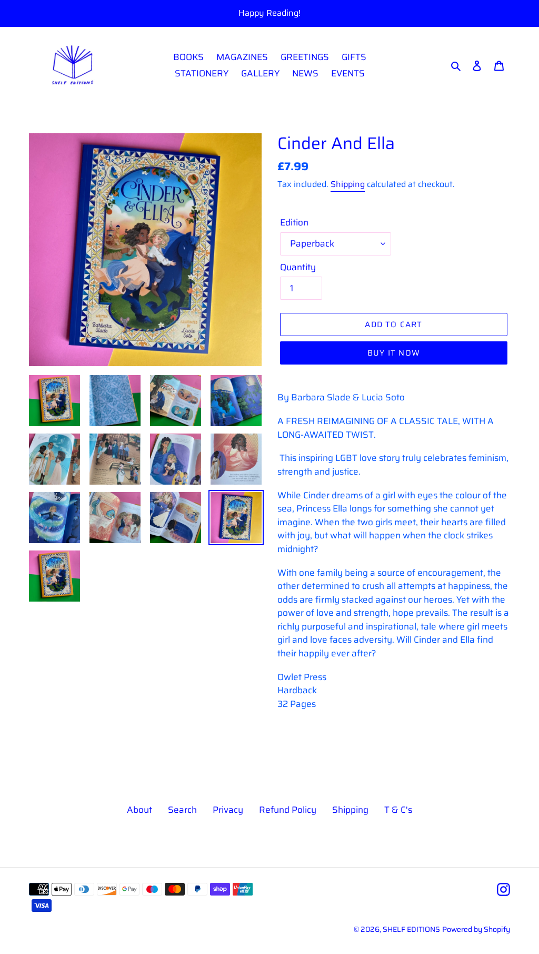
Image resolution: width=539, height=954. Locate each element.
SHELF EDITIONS (411, 929)
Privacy (228, 810)
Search (182, 810)
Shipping (348, 184)
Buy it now (393, 353)
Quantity (298, 267)
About (139, 810)
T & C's (398, 810)
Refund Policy (287, 810)
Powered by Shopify (476, 929)
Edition (294, 222)
